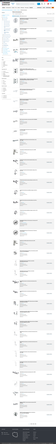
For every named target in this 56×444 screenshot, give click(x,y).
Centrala (34, 439)
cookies (10, 443)
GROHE (23, 20)
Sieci (16, 7)
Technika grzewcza (8, 7)
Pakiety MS (31, 7)
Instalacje (13, 7)
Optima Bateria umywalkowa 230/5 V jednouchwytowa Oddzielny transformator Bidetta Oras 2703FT (29, 322)
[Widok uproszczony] (20, 16)
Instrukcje (24, 440)
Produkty (3, 7)
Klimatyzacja (22, 7)
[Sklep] (8, 4)
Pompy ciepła (27, 7)
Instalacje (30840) (5, 49)
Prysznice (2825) (5, 18)
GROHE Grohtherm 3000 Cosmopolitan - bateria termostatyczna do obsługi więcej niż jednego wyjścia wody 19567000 (28, 70)
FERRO (23, 181)
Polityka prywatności (25, 436)
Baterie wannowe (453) (7, 25)
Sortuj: (13, 13)
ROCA (23, 131)
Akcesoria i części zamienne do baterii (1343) (6, 33)
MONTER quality (48, 7)
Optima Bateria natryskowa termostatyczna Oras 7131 (27, 392)
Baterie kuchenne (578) (7, 34)
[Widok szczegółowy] (12, 16)
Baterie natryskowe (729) (7, 28)
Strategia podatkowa (25, 437)
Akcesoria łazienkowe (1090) (6, 42)
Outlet (53, 7)
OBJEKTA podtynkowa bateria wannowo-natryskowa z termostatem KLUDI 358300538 (27, 412)
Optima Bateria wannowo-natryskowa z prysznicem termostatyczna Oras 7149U (27, 271)
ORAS (23, 151)
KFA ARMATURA (24, 222)
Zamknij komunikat (51, 443)
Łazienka (18, 7)
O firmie (34, 436)
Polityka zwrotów (25, 433)
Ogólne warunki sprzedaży (26, 432)
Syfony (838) (5, 43)
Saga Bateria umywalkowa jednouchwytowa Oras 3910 (27, 240)
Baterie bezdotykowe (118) (6, 27)
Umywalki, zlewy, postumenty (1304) (5, 45)
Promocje (34, 433)
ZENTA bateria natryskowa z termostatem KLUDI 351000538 (28, 119)
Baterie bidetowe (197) (7, 21)
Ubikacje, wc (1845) (5, 38)
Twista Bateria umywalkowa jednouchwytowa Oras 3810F (28, 149)
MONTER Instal (39, 7)
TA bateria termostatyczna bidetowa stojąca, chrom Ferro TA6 (28, 210)
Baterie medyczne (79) (7, 22)
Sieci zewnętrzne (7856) (6, 48)
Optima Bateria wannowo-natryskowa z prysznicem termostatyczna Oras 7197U (27, 261)
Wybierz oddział (6, 432)
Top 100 (44, 7)
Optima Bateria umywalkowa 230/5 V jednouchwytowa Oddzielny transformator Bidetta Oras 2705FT (29, 311)
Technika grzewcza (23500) (6, 51)
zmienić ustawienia (44, 443)
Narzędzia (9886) (5, 52)
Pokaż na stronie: (49, 13)
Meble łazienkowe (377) (6, 40)
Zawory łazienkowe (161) (6, 37)
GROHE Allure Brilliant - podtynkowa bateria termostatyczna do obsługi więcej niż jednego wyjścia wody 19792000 (29, 79)
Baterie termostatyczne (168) (7, 30)
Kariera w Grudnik (35, 437)
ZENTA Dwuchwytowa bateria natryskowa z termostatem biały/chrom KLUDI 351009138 (28, 99)
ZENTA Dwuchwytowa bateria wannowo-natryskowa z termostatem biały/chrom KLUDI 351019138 (27, 89)
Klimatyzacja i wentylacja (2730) (6, 15)
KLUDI (23, 91)
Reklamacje (24, 439)
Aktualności (34, 432)
